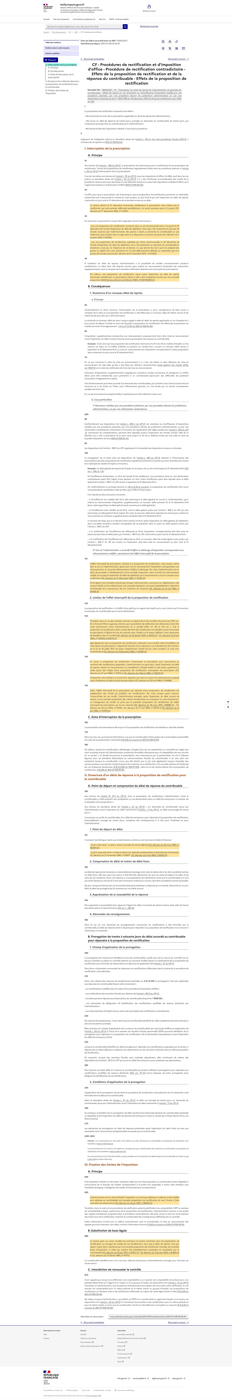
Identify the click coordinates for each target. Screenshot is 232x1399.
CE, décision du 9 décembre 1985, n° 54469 (124, 651)
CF (70, 32)
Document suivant (177, 58)
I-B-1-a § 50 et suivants (138, 486)
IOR (76, 32)
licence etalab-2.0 (93, 1396)
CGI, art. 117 (136, 1072)
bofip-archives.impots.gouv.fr (90, 1346)
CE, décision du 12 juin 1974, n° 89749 (132, 1203)
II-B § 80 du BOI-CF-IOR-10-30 (110, 769)
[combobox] (84, 26)
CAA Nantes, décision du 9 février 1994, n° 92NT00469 (127, 280)
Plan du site (86, 1390)
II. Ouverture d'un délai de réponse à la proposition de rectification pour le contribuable (62, 84)
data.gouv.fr (177, 1378)
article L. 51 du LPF (177, 1282)
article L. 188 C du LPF (131, 423)
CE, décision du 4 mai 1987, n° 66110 (147, 855)
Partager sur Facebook (163, 48)
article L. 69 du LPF (94, 1031)
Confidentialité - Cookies (102, 1390)
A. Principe (53, 67)
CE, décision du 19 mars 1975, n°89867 (153, 705)
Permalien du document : (92, 1316)
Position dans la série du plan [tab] (57, 48)
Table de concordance (88, 1338)
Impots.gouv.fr (122, 1358)
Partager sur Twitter (169, 48)
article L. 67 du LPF (124, 179)
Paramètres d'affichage (125, 1390)
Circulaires (121, 1342)
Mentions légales (72, 1390)
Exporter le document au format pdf (163, 41)
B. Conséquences (56, 71)
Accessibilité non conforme (53, 1390)
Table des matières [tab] (53, 42)
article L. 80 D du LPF (146, 993)
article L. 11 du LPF (147, 809)
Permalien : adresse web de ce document (176, 41)
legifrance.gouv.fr (159, 1378)
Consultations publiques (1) (84, 19)
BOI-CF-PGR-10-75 (120, 438)
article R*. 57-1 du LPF (112, 796)
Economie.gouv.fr (123, 1354)
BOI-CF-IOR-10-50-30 (118, 1151)
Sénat (119, 1362)
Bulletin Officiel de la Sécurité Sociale (130, 1338)
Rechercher (125, 26)
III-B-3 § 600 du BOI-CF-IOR (126, 766)
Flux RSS (83, 1334)
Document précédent (93, 58)
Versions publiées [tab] (52, 53)
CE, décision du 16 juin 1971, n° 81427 (119, 1252)
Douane (120, 1346)
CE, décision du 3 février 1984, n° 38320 (142, 673)
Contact (46, 1338)
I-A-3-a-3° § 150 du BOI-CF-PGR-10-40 (135, 326)
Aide (45, 1334)
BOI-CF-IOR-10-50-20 (105, 1144)
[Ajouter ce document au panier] (169, 41)
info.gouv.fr (122, 1378)
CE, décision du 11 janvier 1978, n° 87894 (158, 1252)
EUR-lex (120, 1350)
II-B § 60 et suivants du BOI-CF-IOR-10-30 (139, 739)
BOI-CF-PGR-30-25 (114, 142)
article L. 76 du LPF (125, 176)
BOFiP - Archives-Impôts (119, 19)
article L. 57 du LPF (132, 806)
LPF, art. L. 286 (124, 908)
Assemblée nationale (124, 1334)
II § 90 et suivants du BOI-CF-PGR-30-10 (166, 1224)
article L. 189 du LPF (109, 165)
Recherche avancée (149, 26)
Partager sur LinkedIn (176, 48)
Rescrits (102, 19)
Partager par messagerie (183, 48)
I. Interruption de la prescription (61, 64)
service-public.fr (140, 1378)
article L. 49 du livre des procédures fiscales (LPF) (160, 139)
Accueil (47, 19)
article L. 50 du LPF (109, 1302)
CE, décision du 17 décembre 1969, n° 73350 (122, 578)
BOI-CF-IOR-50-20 (134, 184)
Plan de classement (61, 19)
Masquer (52, 59)
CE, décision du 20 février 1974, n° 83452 (136, 635)
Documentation (86, 1342)
